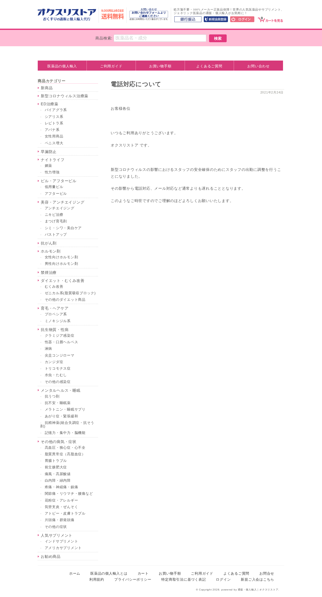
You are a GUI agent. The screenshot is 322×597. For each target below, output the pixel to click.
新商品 (47, 88)
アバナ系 (52, 130)
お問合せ (266, 573)
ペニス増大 (54, 143)
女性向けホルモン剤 (61, 257)
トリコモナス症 (58, 368)
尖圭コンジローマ (59, 355)
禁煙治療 (49, 272)
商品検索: (103, 38)
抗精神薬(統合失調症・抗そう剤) (67, 424)
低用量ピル (54, 187)
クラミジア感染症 (59, 335)
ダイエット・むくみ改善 (62, 280)
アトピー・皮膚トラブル (65, 513)
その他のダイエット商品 (65, 300)
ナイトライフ (53, 160)
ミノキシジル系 (58, 321)
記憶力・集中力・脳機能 (65, 433)
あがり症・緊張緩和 (61, 416)
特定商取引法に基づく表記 (183, 579)
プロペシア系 (56, 314)
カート (143, 573)
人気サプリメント (56, 535)
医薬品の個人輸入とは (109, 573)
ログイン (223, 579)
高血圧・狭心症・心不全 (65, 448)
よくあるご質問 (209, 66)
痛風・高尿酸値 (58, 474)
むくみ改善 (54, 286)
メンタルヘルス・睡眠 (60, 390)
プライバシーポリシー (132, 579)
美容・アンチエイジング (62, 202)
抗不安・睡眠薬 (58, 403)
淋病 (48, 349)
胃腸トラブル (56, 461)
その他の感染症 (58, 382)
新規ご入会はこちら (257, 579)
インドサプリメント (61, 541)
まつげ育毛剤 (56, 221)
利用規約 (96, 579)
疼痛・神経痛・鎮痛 (61, 487)
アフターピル (56, 193)
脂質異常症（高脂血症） (65, 454)
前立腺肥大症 (56, 467)
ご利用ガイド (111, 66)
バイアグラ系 (56, 110)
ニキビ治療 (54, 215)
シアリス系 (54, 117)
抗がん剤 (49, 243)
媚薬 (48, 166)
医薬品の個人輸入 (62, 66)
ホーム (74, 573)
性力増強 (52, 172)
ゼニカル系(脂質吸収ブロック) (70, 293)
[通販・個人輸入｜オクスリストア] (67, 19)
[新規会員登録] (216, 19)
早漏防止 (49, 152)
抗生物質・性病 (54, 329)
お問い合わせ (258, 66)
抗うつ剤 (52, 396)
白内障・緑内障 (58, 480)
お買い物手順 (160, 66)
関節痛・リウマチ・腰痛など (69, 493)
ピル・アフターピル (58, 181)
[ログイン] (242, 19)
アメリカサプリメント (63, 548)
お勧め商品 (51, 556)
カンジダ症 (54, 362)
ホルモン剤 (51, 251)
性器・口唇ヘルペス (61, 342)
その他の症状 (56, 527)
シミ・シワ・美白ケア (63, 228)
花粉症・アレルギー (61, 500)
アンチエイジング (59, 208)
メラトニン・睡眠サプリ (65, 409)
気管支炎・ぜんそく (61, 507)
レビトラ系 (54, 123)
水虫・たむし (56, 375)
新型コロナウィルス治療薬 (64, 96)
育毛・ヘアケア (54, 308)
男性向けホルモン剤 (61, 264)
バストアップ (56, 234)
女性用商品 (54, 136)
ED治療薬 (49, 104)
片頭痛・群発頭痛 (59, 520)
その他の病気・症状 (58, 441)
